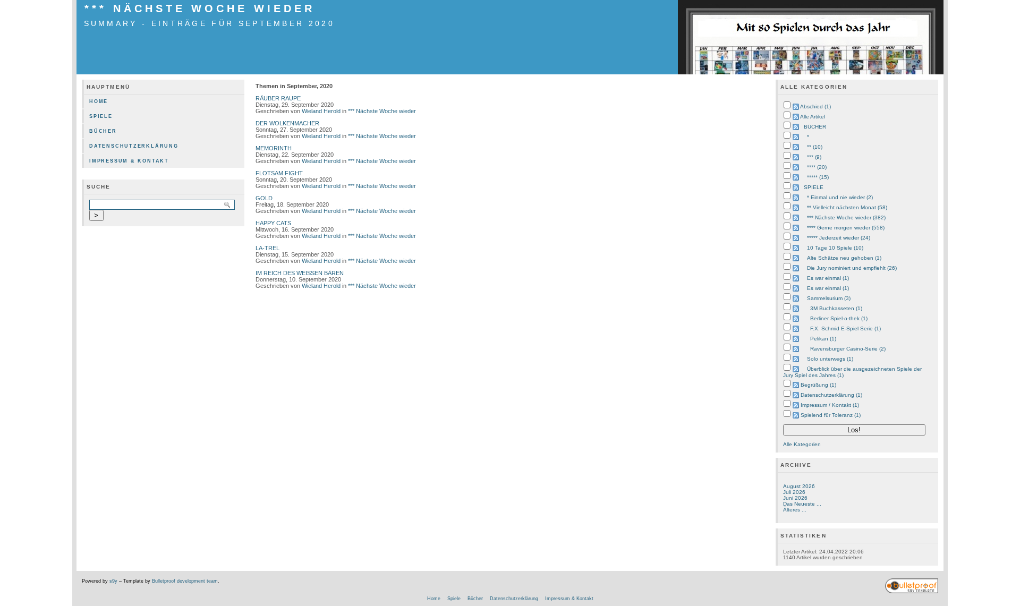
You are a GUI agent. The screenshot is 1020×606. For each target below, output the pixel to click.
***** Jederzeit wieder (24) (838, 238)
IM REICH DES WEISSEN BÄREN (300, 273)
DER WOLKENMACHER (287, 123)
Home (98, 101)
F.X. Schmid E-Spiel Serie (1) (845, 328)
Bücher (103, 131)
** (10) (814, 147)
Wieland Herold (321, 111)
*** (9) (814, 157)
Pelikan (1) (823, 339)
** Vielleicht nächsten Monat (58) (847, 207)
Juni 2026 (795, 498)
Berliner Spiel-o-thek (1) (839, 318)
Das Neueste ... (802, 504)
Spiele (101, 116)
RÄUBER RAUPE (278, 98)
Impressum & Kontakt (129, 161)
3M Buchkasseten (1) (836, 308)
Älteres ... (794, 510)
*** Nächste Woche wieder (199, 8)
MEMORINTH (274, 148)
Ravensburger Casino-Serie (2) (848, 349)
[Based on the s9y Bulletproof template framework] (911, 591)
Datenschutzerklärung (133, 146)
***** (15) (818, 177)
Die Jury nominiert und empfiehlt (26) (852, 268)
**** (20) (817, 167)
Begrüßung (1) (818, 385)
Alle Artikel (812, 117)
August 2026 (799, 486)
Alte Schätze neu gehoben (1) (844, 258)
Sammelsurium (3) (829, 298)
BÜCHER (815, 127)
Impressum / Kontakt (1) (830, 405)
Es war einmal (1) (828, 278)
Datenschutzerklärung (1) (831, 395)
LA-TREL (267, 248)
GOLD (264, 198)
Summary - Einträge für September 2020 (209, 23)
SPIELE (813, 187)
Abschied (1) (815, 106)
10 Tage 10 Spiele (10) (835, 248)
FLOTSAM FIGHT (279, 173)
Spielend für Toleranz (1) (831, 415)
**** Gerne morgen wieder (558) (846, 228)
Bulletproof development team (185, 581)
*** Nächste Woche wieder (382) (846, 217)
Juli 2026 (794, 492)
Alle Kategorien (802, 444)
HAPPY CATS (273, 223)
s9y (113, 581)
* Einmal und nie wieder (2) (840, 197)
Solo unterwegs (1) (830, 359)
